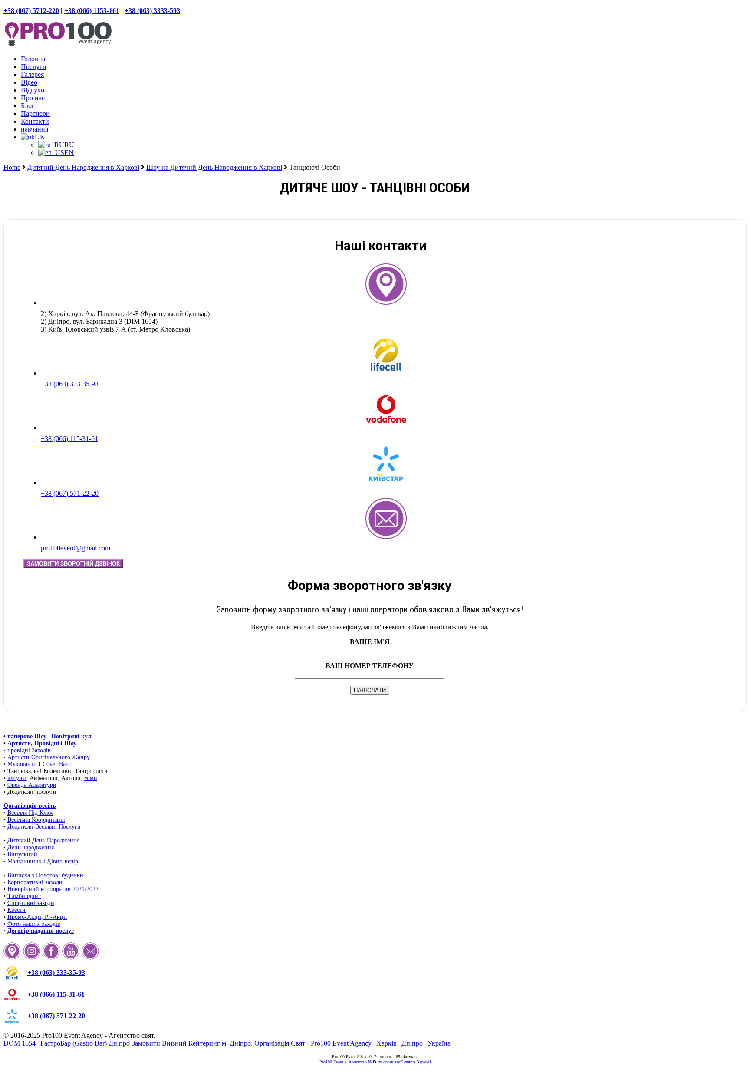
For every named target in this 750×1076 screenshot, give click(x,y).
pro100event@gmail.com (75, 548)
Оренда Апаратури (31, 785)
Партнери (35, 113)
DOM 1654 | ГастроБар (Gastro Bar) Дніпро (66, 1043)
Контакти (35, 121)
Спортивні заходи (30, 903)
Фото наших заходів (33, 924)
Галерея (32, 74)
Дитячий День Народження (43, 840)
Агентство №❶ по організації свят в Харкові (390, 1062)
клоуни (16, 778)
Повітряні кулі (72, 736)
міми (90, 778)
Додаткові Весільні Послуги (44, 826)
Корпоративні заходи (34, 882)
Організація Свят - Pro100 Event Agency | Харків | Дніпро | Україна (352, 1043)
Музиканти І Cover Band (39, 764)
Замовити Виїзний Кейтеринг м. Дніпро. (192, 1043)
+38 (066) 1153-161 (91, 10)
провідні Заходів (29, 750)
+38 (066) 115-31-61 (69, 438)
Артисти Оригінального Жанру (48, 757)
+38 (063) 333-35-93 (70, 384)
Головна (33, 59)
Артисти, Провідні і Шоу (41, 743)
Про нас (33, 98)
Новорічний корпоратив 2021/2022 (53, 889)
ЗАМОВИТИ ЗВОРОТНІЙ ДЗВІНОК (73, 563)
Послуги (33, 66)
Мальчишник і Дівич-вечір (42, 861)
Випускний (22, 854)
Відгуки (33, 90)
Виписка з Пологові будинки (45, 875)
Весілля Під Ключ (30, 812)
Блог (28, 105)
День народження (30, 847)
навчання (34, 129)
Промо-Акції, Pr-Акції (37, 917)
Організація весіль (29, 806)
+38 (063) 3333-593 (152, 10)
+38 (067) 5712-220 (31, 10)
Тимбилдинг (24, 896)
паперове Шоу (26, 736)
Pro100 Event (331, 1062)
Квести (16, 910)
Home (11, 167)
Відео (29, 82)
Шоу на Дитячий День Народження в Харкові (214, 167)
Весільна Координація (36, 819)
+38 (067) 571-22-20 (70, 493)
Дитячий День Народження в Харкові (83, 167)
